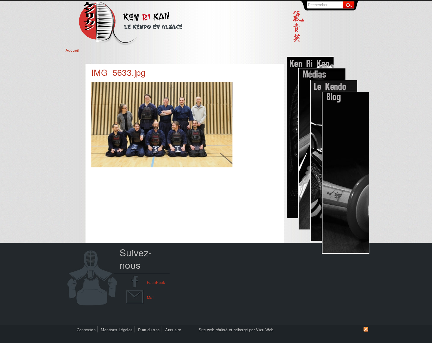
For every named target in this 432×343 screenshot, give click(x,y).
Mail (151, 297)
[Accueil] (130, 44)
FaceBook (156, 282)
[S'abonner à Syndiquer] (366, 330)
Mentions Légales (117, 329)
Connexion (86, 329)
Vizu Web (264, 329)
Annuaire (173, 329)
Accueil (72, 50)
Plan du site (149, 329)
